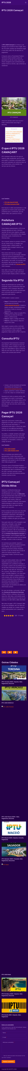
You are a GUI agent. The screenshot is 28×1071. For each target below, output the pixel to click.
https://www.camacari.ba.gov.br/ (13, 389)
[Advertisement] (14, 29)
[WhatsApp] (15, 652)
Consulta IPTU (9, 137)
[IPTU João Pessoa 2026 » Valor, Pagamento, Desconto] (14, 760)
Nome (5, 1032)
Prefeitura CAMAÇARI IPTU (13, 133)
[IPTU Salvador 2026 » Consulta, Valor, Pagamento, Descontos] (14, 850)
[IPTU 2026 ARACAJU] (14, 694)
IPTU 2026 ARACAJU (8, 703)
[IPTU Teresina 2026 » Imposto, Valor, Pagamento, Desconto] (14, 672)
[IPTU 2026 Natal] (14, 918)
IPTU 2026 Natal (6, 974)
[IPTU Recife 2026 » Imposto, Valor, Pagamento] (14, 1006)
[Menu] (25, 2)
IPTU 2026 (6, 2)
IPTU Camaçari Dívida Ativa (13, 141)
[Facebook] (4, 652)
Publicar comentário (8, 1061)
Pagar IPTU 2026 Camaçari (13, 139)
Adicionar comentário (8, 1042)
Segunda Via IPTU (10, 135)
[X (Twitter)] (9, 652)
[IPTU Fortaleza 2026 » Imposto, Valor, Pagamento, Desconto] (14, 985)
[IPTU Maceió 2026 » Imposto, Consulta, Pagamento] (14, 828)
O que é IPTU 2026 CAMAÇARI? (14, 132)
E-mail (5, 1037)
